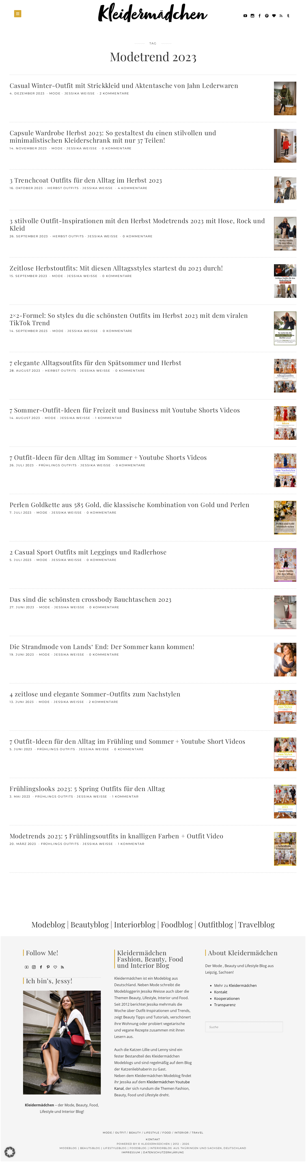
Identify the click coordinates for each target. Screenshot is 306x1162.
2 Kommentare (114, 93)
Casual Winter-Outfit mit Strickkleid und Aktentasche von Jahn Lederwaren (124, 85)
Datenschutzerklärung (163, 1152)
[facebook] (259, 15)
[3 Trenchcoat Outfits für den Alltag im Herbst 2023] (285, 189)
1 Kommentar (108, 418)
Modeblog (48, 924)
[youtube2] (26, 967)
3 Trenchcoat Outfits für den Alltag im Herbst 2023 (86, 180)
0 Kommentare (117, 148)
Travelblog (256, 924)
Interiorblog (134, 924)
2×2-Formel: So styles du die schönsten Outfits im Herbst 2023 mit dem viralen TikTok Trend (129, 319)
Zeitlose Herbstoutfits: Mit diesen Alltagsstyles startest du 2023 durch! (116, 268)
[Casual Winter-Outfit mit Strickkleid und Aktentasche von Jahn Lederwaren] (285, 98)
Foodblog (177, 924)
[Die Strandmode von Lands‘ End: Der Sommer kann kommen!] (285, 659)
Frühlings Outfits (58, 465)
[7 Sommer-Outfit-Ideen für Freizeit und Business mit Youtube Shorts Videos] (285, 422)
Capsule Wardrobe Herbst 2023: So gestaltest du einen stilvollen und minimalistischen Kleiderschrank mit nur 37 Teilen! (113, 136)
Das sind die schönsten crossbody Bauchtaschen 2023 (91, 599)
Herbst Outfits (63, 188)
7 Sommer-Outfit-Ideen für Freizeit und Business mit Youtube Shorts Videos (125, 410)
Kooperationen (227, 998)
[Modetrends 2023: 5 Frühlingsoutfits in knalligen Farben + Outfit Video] (285, 848)
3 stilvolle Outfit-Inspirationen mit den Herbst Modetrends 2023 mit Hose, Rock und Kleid (137, 224)
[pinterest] (266, 15)
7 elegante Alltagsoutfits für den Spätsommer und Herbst (96, 362)
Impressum (131, 1152)
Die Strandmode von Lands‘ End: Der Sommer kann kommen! (102, 646)
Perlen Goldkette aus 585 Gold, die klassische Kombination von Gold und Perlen (130, 504)
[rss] (281, 15)
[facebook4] (41, 967)
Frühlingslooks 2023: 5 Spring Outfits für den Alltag (87, 788)
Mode (55, 93)
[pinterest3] (48, 967)
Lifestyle (151, 1132)
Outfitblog (215, 924)
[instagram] (33, 967)
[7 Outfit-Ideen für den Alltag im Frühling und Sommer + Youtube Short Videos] (285, 753)
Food (166, 1132)
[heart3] (55, 967)
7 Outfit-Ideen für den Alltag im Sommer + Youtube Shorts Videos (108, 457)
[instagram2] (252, 15)
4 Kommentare (133, 188)
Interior (182, 1132)
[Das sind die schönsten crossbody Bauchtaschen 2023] (285, 611)
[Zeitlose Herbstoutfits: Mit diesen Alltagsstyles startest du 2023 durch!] (285, 280)
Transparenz (225, 1004)
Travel (197, 1132)
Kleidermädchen (243, 985)
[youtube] (245, 15)
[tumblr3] (288, 15)
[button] (10, 1152)
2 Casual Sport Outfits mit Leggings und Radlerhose (88, 552)
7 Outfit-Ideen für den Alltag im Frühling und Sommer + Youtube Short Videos (128, 741)
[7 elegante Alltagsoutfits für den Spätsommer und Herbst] (285, 375)
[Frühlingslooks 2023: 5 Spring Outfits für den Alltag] (285, 801)
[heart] (274, 15)
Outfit (120, 1132)
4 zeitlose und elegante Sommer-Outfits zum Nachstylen (95, 694)
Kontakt (220, 992)
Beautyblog (90, 924)
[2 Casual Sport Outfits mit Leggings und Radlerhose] (285, 564)
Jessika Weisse (80, 93)
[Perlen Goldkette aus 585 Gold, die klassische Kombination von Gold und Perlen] (285, 517)
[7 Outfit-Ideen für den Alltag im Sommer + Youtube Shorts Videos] (285, 469)
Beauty (135, 1132)
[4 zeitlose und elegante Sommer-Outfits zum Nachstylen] (285, 706)
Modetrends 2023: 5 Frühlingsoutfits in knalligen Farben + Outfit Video (116, 836)
